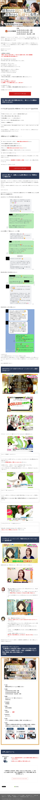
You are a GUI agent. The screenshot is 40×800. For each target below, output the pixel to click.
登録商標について (16, 796)
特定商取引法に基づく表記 (24, 796)
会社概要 (8, 795)
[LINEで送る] (16, 786)
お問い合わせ (14, 795)
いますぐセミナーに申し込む (20, 93)
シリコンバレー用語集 (21, 795)
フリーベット (32, 796)
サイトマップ (4, 795)
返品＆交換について (29, 795)
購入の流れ (9, 796)
